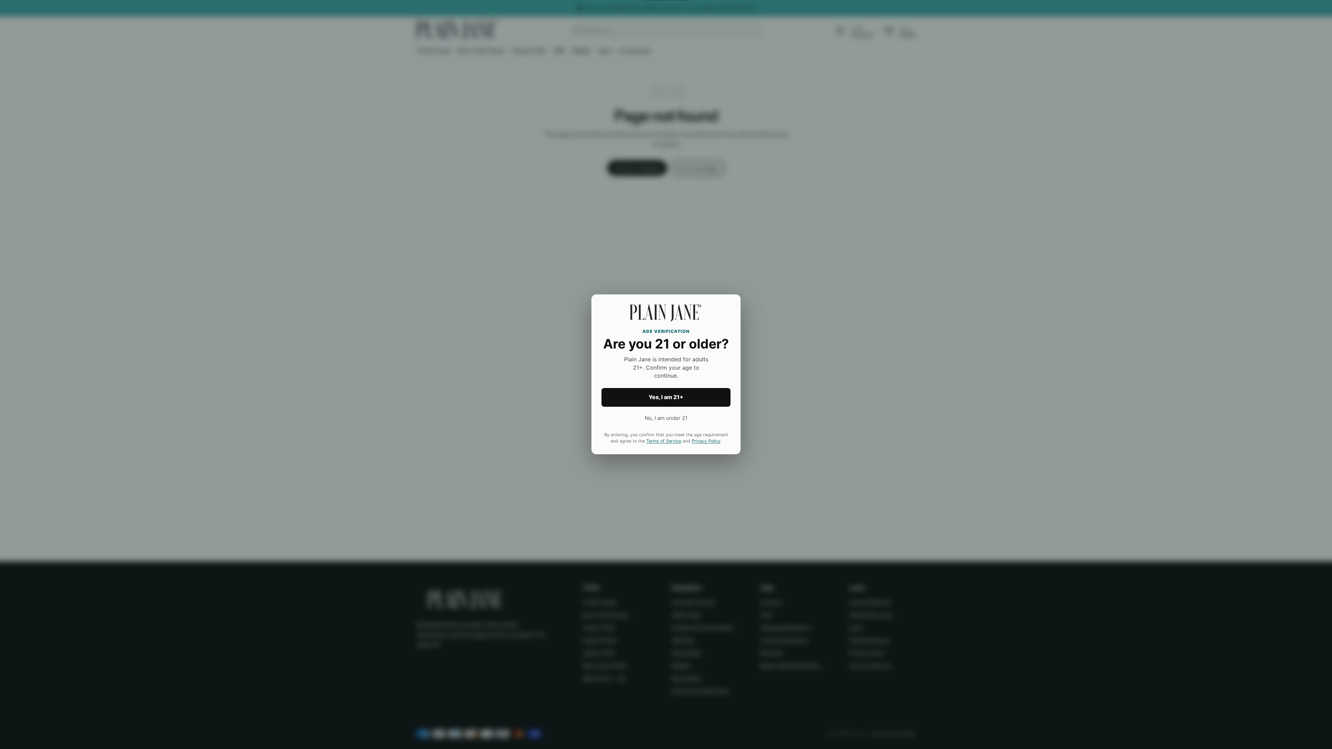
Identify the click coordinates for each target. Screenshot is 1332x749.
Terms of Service (663, 441)
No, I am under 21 (666, 418)
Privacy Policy (706, 441)
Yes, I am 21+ (666, 397)
